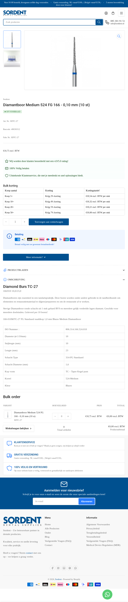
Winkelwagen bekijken (17, 428)
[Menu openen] (121, 13)
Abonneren (86, 501)
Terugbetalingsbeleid (96, 532)
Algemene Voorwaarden (98, 524)
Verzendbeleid (93, 537)
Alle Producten (52, 528)
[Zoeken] (99, 22)
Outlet (48, 532)
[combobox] (53, 22)
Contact (48, 545)
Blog (47, 537)
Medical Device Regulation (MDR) (103, 545)
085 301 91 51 (118, 21)
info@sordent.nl (117, 23)
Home (48, 524)
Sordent (6, 99)
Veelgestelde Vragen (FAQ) (58, 541)
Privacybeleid (93, 528)
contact (29, 553)
